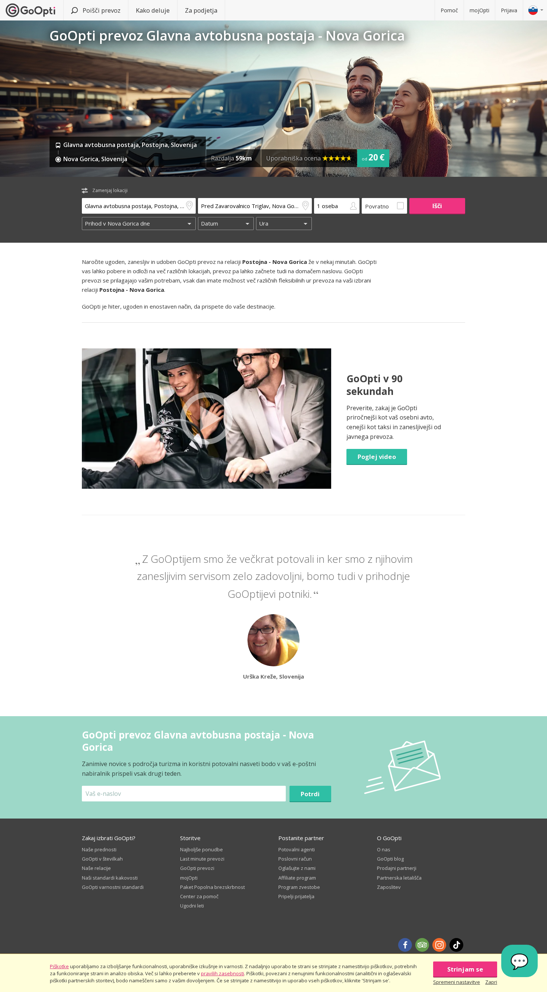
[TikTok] (456, 945)
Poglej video (377, 456)
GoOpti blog (390, 858)
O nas (383, 849)
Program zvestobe (299, 887)
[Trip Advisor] (422, 945)
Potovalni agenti (296, 849)
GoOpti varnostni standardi (113, 887)
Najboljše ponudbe (201, 849)
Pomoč (449, 10)
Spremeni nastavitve (456, 982)
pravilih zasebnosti (222, 973)
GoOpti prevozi (197, 868)
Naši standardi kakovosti (110, 877)
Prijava (509, 10)
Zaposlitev (389, 887)
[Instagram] (439, 945)
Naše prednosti (99, 849)
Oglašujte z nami (297, 868)
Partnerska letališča (399, 877)
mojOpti (479, 10)
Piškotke (59, 966)
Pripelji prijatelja (296, 896)
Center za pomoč (199, 896)
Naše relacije (96, 868)
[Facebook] (405, 945)
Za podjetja (201, 10)
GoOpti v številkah (102, 858)
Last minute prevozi (202, 858)
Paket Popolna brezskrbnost (212, 887)
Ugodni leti (192, 905)
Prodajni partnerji (396, 868)
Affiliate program (297, 877)
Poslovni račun (295, 858)
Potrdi (310, 794)
